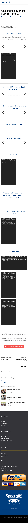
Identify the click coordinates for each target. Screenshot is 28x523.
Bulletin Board (4, 456)
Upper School (4, 441)
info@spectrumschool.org (6, 470)
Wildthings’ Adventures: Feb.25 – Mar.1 (21, 359)
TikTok (4, 383)
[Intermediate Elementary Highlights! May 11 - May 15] (3, 397)
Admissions (3, 453)
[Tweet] (22, 366)
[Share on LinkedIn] (25, 366)
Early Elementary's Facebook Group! (15, 346)
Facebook (4, 381)
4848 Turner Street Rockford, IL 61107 (9, 466)
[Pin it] (24, 366)
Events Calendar (4, 455)
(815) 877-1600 (4, 468)
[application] (8, 66)
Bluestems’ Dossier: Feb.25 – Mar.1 (6, 358)
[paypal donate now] (14, 479)
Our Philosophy (4, 421)
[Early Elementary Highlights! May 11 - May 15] (3, 404)
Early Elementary (15, 16)
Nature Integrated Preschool (7, 436)
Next (24, 46)
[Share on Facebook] (21, 366)
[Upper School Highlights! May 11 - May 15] (3, 391)
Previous (3, 46)
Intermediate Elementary (6, 440)
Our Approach (4, 423)
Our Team (3, 425)
